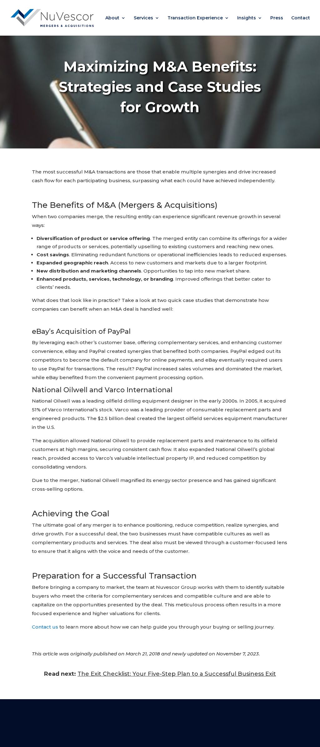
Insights (246, 18)
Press (276, 18)
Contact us (45, 627)
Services (143, 18)
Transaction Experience (195, 18)
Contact (300, 18)
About (112, 18)
